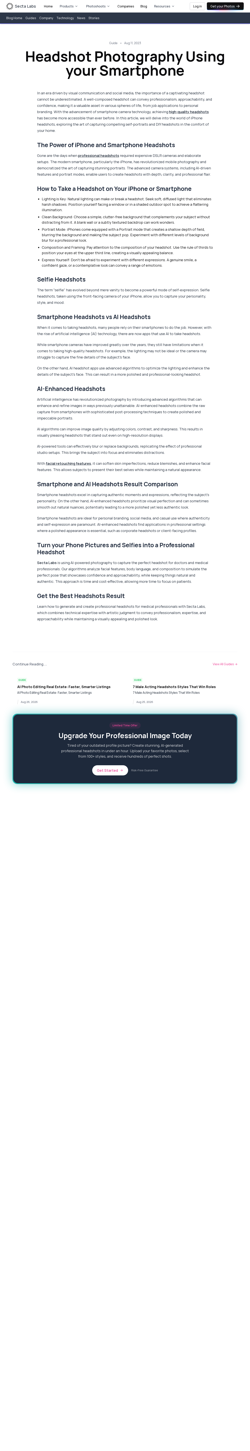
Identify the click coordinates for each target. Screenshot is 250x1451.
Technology (65, 18)
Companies (125, 6)
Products (67, 6)
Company (46, 18)
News (81, 18)
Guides (30, 18)
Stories (93, 18)
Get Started (107, 770)
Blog (143, 6)
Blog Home (14, 18)
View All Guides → (225, 664)
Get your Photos (222, 6)
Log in (197, 6)
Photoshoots (96, 6)
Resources (162, 6)
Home (48, 6)
